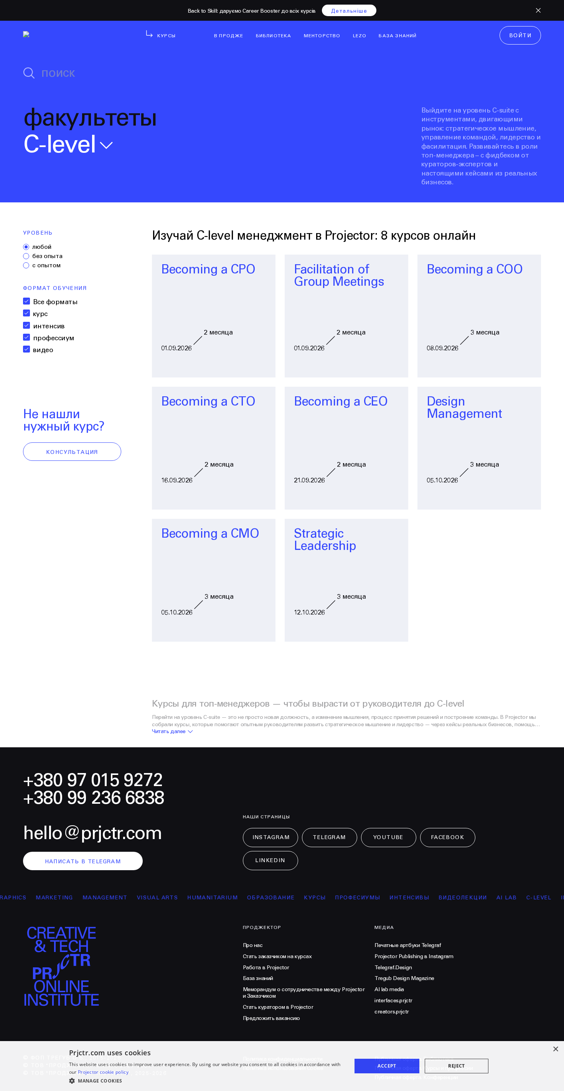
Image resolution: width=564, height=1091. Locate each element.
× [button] (555, 1049)
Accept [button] (387, 1066)
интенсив (49, 326)
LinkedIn (270, 861)
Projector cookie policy (103, 1072)
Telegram (329, 837)
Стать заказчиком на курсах (277, 957)
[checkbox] (26, 301)
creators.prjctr (391, 1012)
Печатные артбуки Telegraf (407, 945)
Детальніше (349, 11)
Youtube (388, 837)
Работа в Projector (266, 968)
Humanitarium (200, 898)
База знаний (258, 978)
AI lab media (389, 990)
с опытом (46, 265)
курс (40, 314)
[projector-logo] (70, 37)
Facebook (447, 837)
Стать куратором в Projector (278, 1007)
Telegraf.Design (393, 968)
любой (41, 246)
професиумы (345, 898)
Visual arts (145, 898)
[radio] (26, 247)
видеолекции (450, 898)
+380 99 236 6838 (93, 798)
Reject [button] (456, 1066)
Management (92, 898)
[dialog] (282, 1066)
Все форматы (55, 302)
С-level (526, 898)
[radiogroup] (72, 256)
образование (258, 898)
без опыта (47, 256)
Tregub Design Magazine (404, 978)
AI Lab (494, 898)
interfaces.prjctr (393, 1001)
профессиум (53, 338)
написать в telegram (83, 862)
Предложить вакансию (271, 1018)
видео (43, 350)
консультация (72, 452)
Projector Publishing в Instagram (414, 957)
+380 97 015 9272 (93, 780)
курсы (302, 898)
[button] (206, 1080)
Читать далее (169, 731)
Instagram (271, 837)
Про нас (253, 945)
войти (520, 36)
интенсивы (397, 898)
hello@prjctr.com (92, 833)
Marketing (42, 898)
